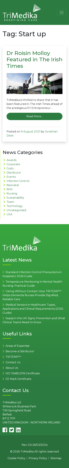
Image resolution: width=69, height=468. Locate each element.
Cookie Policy (16, 458)
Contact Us (13, 362)
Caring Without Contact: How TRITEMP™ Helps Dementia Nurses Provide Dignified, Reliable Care (32, 295)
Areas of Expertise (17, 345)
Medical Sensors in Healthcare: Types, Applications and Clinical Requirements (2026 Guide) (33, 308)
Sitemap (55, 458)
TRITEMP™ (13, 356)
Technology (15, 206)
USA (9, 214)
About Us (12, 367)
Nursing (12, 193)
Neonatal (13, 185)
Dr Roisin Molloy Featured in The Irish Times (34, 59)
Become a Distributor (20, 351)
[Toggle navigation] (61, 12)
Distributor (14, 172)
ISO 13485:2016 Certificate (23, 373)
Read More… (34, 116)
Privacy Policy (38, 458)
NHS (10, 189)
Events (11, 176)
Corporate (13, 164)
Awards (11, 160)
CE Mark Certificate (18, 378)
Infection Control (18, 181)
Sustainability (15, 197)
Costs (10, 168)
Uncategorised (16, 210)
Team (10, 201)
